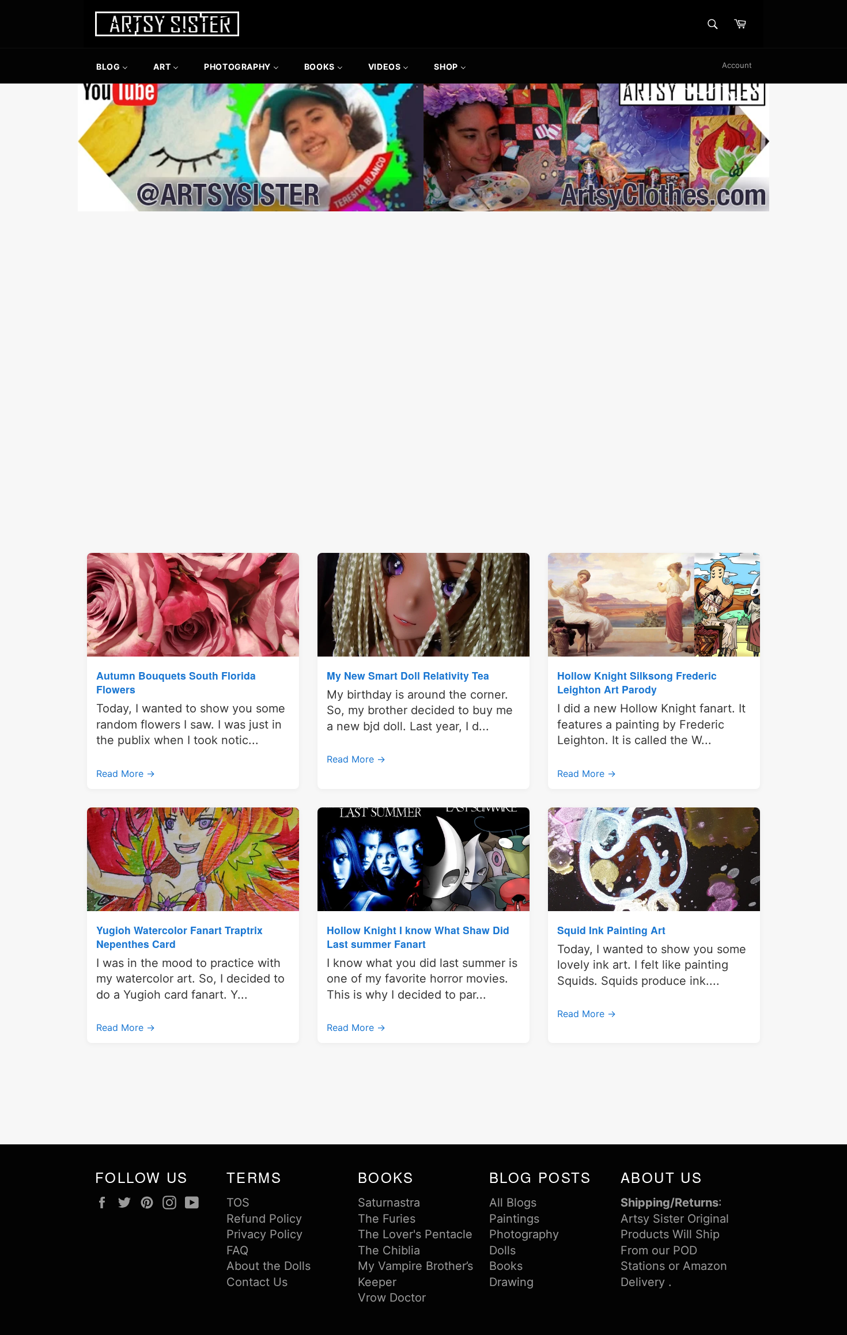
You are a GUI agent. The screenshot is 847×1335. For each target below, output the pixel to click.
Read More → (125, 773)
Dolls (502, 1250)
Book (503, 1266)
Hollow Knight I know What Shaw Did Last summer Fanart (418, 937)
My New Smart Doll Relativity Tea (408, 675)
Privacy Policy (264, 1234)
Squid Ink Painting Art (611, 930)
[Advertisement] (423, 300)
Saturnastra (389, 1202)
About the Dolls (268, 1266)
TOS (237, 1202)
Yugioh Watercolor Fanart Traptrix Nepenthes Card (179, 937)
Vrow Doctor (392, 1297)
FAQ (237, 1250)
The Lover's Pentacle (415, 1234)
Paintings (514, 1219)
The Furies (386, 1219)
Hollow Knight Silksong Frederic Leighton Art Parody (637, 682)
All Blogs (512, 1202)
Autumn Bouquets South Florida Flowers (176, 682)
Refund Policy (264, 1219)
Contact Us (257, 1282)
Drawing (511, 1282)
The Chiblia (389, 1250)
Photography (524, 1234)
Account (737, 65)
